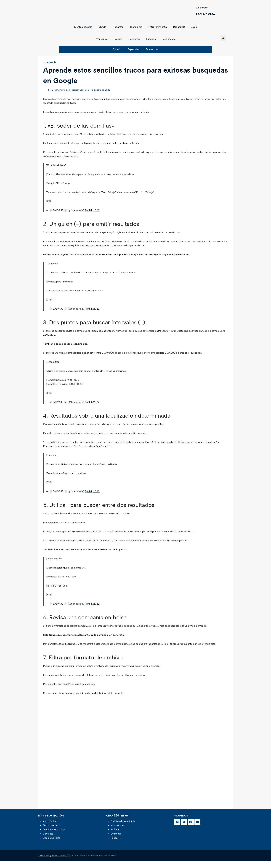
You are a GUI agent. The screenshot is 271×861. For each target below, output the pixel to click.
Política (118, 38)
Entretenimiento (157, 26)
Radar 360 (179, 26)
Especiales (134, 49)
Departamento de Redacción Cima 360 (70, 90)
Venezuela (102, 38)
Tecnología (136, 26)
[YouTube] (197, 822)
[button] (223, 38)
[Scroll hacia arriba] (263, 850)
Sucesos (151, 38)
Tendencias (168, 38)
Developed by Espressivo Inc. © (53, 855)
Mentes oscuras (83, 26)
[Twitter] (184, 822)
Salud (194, 26)
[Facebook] (177, 822)
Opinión (116, 49)
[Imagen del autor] (45, 90)
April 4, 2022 (92, 210)
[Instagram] (191, 822)
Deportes (118, 26)
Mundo (102, 26)
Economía (134, 38)
